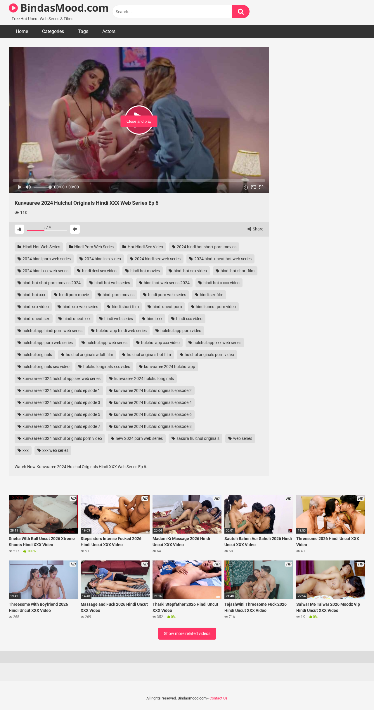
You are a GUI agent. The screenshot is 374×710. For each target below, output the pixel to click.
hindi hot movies (144, 270)
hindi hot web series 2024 (166, 282)
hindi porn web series (166, 294)
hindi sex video (35, 306)
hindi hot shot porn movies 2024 (51, 282)
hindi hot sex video (190, 270)
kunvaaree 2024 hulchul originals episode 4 (152, 402)
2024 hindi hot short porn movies (206, 246)
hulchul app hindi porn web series (52, 330)
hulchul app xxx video (160, 342)
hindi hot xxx (33, 294)
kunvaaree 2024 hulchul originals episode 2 (152, 390)
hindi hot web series (112, 282)
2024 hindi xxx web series (45, 270)
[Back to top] (354, 692)
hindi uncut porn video (215, 306)
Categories (53, 31)
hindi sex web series (80, 306)
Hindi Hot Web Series (41, 246)
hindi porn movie (73, 294)
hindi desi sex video (99, 270)
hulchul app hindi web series (121, 330)
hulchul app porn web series (47, 342)
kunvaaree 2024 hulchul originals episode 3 (61, 402)
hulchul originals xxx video (106, 366)
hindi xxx (154, 318)
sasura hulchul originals (197, 438)
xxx (25, 450)
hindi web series (118, 318)
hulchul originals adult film (89, 354)
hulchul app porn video (180, 330)
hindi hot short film (237, 270)
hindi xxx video (188, 318)
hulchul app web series (106, 342)
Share (257, 229)
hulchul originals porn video (209, 354)
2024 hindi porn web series (46, 258)
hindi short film (125, 306)
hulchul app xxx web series (217, 342)
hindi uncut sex (36, 318)
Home (22, 31)
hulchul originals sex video (46, 366)
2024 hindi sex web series (157, 258)
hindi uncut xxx (77, 318)
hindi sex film (211, 294)
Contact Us (218, 698)
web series (242, 438)
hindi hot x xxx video (221, 282)
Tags (83, 31)
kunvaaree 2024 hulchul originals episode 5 (61, 414)
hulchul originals (37, 354)
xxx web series (54, 450)
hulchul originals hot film (148, 354)
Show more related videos (187, 633)
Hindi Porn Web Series (93, 246)
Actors (108, 31)
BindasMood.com (63, 8)
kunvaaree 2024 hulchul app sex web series (61, 378)
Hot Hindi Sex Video (145, 246)
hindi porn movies (118, 294)
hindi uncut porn (167, 306)
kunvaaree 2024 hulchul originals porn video (62, 438)
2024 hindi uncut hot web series (222, 258)
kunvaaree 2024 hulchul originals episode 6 (152, 414)
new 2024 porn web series (139, 438)
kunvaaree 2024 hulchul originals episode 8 (152, 426)
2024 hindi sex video (102, 258)
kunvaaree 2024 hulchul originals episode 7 (61, 426)
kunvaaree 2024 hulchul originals (143, 378)
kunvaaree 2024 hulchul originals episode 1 (61, 390)
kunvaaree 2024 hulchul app (169, 366)
